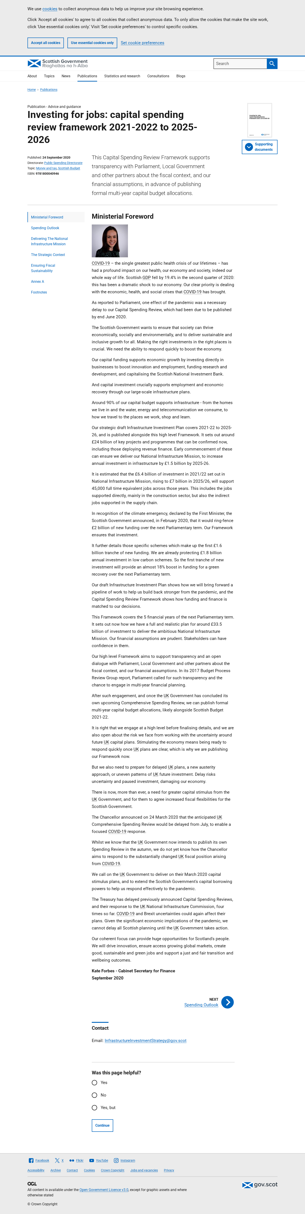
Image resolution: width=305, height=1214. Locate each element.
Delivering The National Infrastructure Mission (49, 241)
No (103, 1095)
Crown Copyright (112, 1170)
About (32, 76)
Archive (55, 1170)
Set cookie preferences (142, 42)
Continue (102, 1125)
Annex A (37, 281)
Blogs (180, 76)
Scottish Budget (69, 168)
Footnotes (39, 292)
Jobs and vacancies (144, 1170)
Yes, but (108, 1107)
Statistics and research (122, 76)
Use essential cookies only (92, 43)
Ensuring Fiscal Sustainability (43, 268)
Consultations (158, 76)
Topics (49, 76)
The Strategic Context (48, 255)
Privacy (169, 1170)
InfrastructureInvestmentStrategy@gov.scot (145, 1040)
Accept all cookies (45, 43)
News (66, 76)
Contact (72, 1170)
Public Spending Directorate (63, 163)
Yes (104, 1082)
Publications (87, 76)
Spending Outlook (45, 228)
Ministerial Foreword (47, 217)
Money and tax (46, 168)
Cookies (89, 1170)
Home (31, 89)
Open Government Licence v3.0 (103, 1190)
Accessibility (35, 1170)
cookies (49, 8)
